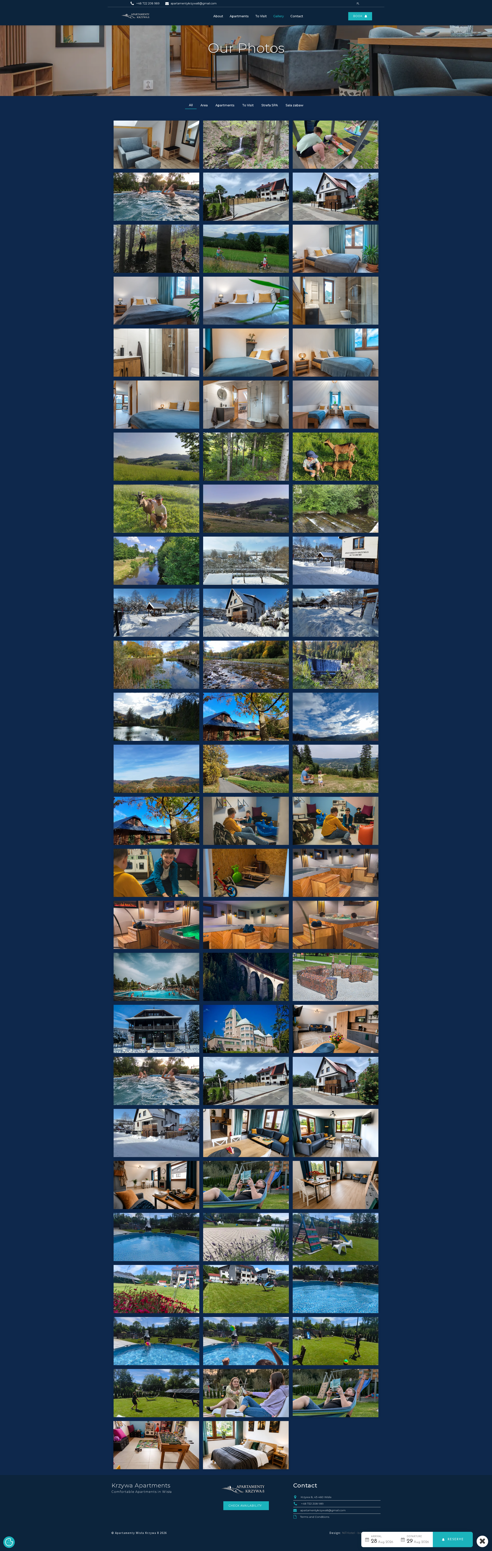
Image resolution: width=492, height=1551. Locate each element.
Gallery (278, 16)
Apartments (239, 16)
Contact (296, 16)
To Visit (261, 16)
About (218, 16)
